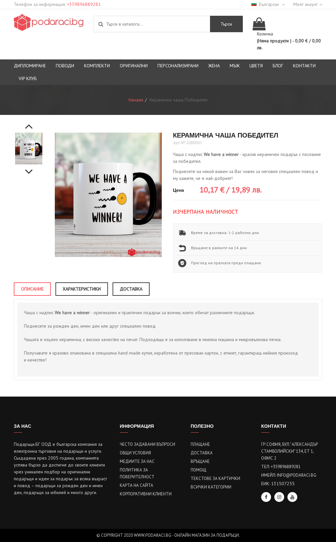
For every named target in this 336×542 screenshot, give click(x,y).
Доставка (202, 453)
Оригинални (134, 66)
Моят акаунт (305, 4)
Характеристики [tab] (82, 289)
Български (269, 4)
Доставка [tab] (131, 289)
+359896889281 (84, 4)
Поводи (65, 66)
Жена (214, 66)
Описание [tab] (32, 289)
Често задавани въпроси (147, 444)
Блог (278, 66)
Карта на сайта (136, 485)
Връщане (200, 461)
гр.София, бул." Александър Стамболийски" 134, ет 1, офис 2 (289, 451)
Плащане (200, 444)
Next (29, 168)
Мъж (235, 66)
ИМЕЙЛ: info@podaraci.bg (288, 475)
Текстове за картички (215, 478)
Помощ (198, 470)
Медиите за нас (137, 461)
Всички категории (211, 487)
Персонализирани (178, 66)
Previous (29, 122)
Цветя (256, 66)
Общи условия (135, 453)
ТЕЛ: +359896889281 (281, 466)
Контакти (304, 66)
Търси (226, 24)
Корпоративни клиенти (146, 494)
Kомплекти (97, 66)
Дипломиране (30, 66)
